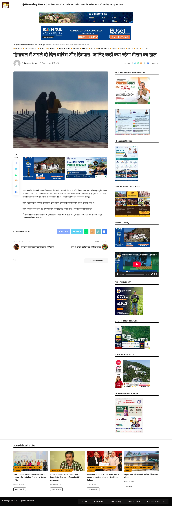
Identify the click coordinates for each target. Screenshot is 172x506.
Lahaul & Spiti (103, 48)
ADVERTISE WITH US (156, 501)
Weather (145, 48)
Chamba (42, 48)
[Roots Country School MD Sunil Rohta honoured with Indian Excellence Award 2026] (30, 461)
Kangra (76, 48)
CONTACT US (134, 501)
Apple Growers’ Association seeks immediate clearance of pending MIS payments (65, 477)
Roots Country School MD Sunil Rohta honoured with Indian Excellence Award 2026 (29, 477)
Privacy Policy (115, 501)
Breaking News (30, 48)
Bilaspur (18, 48)
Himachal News (64, 48)
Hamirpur (52, 48)
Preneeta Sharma (31, 63)
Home (84, 501)
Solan (130, 48)
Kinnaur (85, 48)
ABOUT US (98, 501)
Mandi (114, 48)
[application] (137, 264)
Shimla (122, 48)
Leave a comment (97, 260)
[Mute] (152, 274)
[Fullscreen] (155, 274)
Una (137, 48)
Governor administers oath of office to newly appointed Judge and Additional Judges (88, 4)
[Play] (118, 274)
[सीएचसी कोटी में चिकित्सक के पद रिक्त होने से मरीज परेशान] (141, 461)
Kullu (93, 48)
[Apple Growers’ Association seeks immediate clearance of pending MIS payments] (67, 461)
